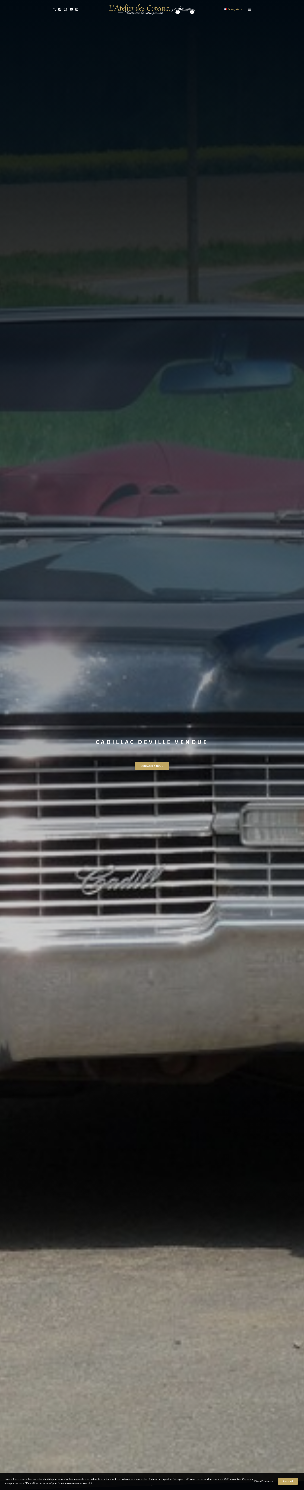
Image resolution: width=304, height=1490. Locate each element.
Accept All (288, 1481)
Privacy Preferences (263, 1481)
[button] (55, 9)
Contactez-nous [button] (152, 766)
